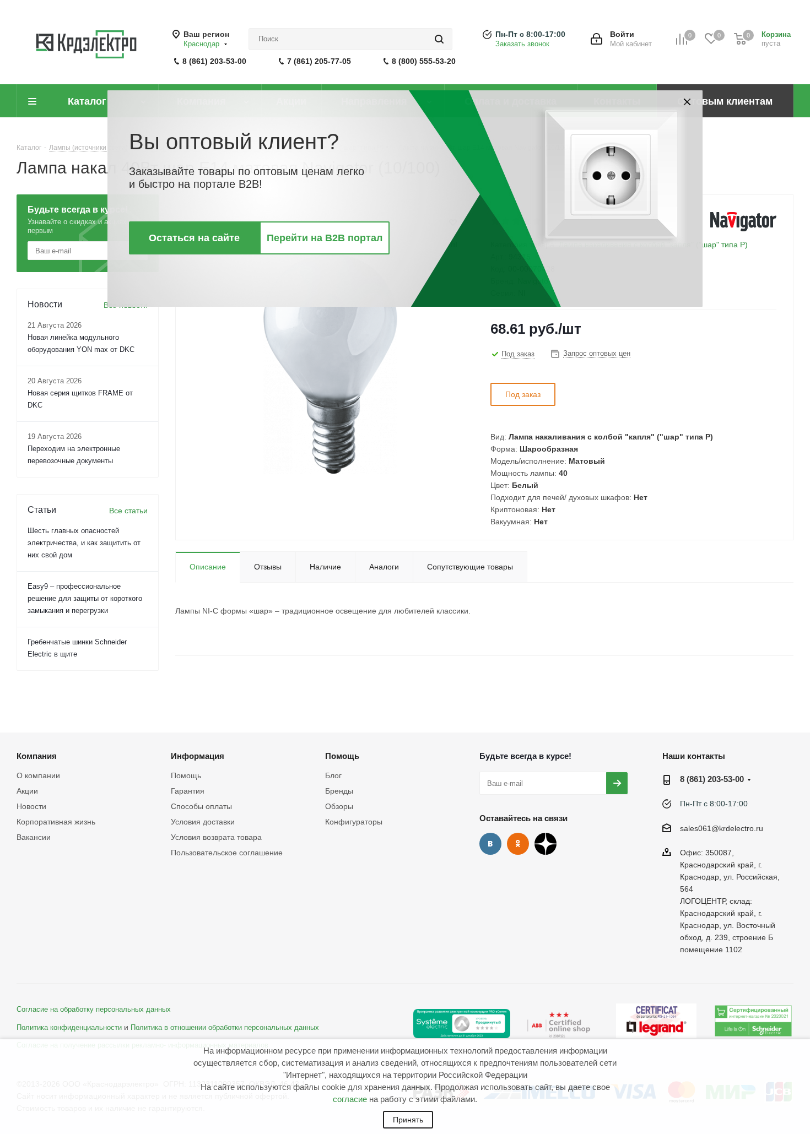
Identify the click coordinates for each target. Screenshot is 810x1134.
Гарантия (187, 790)
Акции (27, 790)
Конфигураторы (353, 821)
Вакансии (34, 837)
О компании (38, 775)
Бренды (339, 790)
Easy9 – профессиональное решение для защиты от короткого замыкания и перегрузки (85, 598)
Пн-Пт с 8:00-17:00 (530, 34)
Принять (408, 1119)
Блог (333, 775)
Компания (37, 756)
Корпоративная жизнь (56, 821)
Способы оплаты (201, 806)
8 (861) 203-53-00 (214, 61)
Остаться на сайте (194, 237)
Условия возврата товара (216, 837)
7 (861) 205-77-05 (319, 61)
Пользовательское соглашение (227, 852)
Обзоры (339, 806)
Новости (31, 806)
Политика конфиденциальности (69, 1028)
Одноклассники (518, 844)
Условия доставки (203, 821)
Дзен (545, 844)
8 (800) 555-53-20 (424, 61)
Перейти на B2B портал (324, 237)
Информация (197, 756)
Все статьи (128, 510)
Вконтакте (490, 844)
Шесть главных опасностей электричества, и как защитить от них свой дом (84, 543)
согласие (350, 1099)
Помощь (186, 775)
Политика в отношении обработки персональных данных (225, 1028)
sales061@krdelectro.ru (721, 828)
